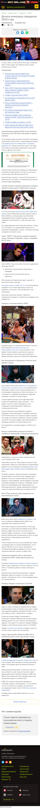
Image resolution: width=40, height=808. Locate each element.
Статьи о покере (24, 769)
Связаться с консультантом (16, 7)
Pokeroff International (7, 766)
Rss (10, 762)
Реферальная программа (9, 771)
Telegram (3, 762)
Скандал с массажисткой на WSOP (16, 95)
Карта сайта (23, 777)
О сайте (4, 769)
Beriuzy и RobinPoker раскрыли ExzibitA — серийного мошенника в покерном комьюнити (19, 105)
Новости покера (6, 777)
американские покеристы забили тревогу (23, 563)
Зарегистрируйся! (25, 731)
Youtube (6, 762)
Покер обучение (24, 766)
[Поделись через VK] (13, 32)
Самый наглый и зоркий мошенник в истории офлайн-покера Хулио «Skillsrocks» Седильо (19, 83)
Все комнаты (7, 799)
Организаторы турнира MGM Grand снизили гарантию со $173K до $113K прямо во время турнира (20, 76)
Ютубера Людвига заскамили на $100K (18, 122)
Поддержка (5, 779)
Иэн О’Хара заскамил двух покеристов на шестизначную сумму (18, 111)
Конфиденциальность (26, 774)
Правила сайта (24, 771)
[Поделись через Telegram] (22, 32)
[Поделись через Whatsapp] (27, 32)
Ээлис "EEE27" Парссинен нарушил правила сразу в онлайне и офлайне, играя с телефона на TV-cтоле (19, 90)
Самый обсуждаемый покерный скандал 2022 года (18, 660)
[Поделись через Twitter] (17, 32)
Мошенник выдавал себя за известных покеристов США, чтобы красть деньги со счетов (19, 117)
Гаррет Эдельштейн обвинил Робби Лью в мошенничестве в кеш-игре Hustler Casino (19, 126)
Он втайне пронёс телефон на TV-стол (14, 285)
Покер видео (5, 774)
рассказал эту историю (15, 628)
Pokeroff (3, 7)
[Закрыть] (39, 1)
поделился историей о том (27, 519)
